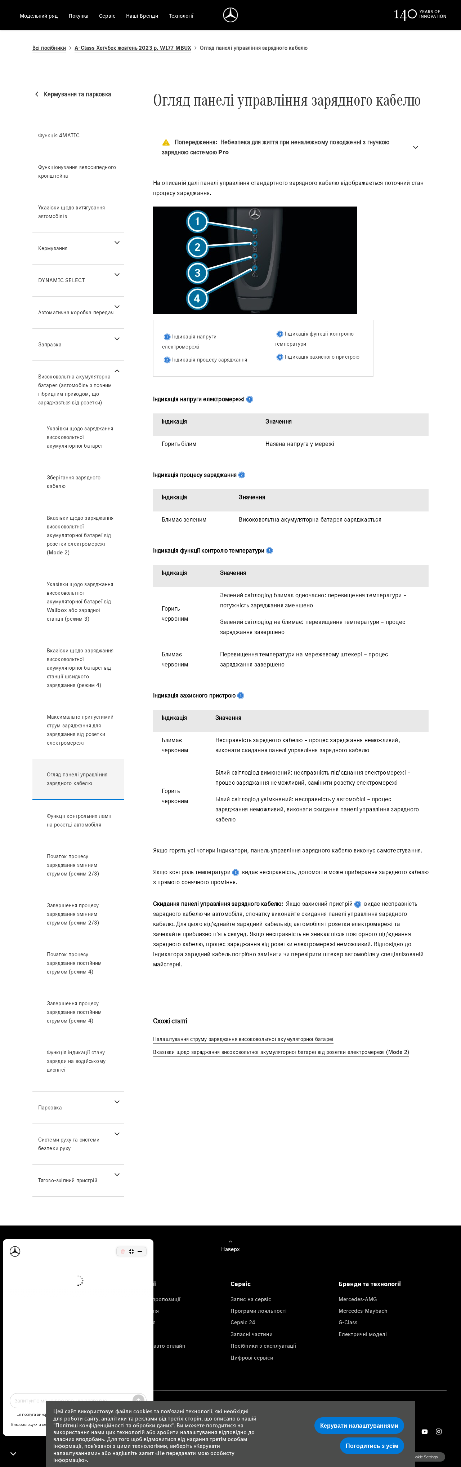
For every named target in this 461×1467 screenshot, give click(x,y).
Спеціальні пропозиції (151, 1299)
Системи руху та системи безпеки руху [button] (69, 1144)
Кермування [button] (53, 248)
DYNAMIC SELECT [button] (61, 280)
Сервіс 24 (242, 1322)
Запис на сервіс (250, 1299)
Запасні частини (251, 1334)
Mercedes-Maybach (363, 1310)
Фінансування (140, 1310)
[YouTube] (424, 1431)
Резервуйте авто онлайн (153, 1345)
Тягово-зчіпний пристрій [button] (68, 1180)
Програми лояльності (258, 1310)
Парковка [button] (50, 1107)
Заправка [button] (50, 344)
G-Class (348, 1322)
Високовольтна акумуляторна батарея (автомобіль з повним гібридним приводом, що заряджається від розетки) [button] (75, 389)
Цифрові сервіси (251, 1357)
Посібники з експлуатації (263, 1345)
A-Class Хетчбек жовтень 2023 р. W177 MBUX (133, 48)
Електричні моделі (363, 1334)
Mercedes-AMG (358, 1299)
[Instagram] (438, 1431)
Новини (132, 1334)
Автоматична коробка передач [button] (75, 312)
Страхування (139, 1322)
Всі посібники (49, 48)
